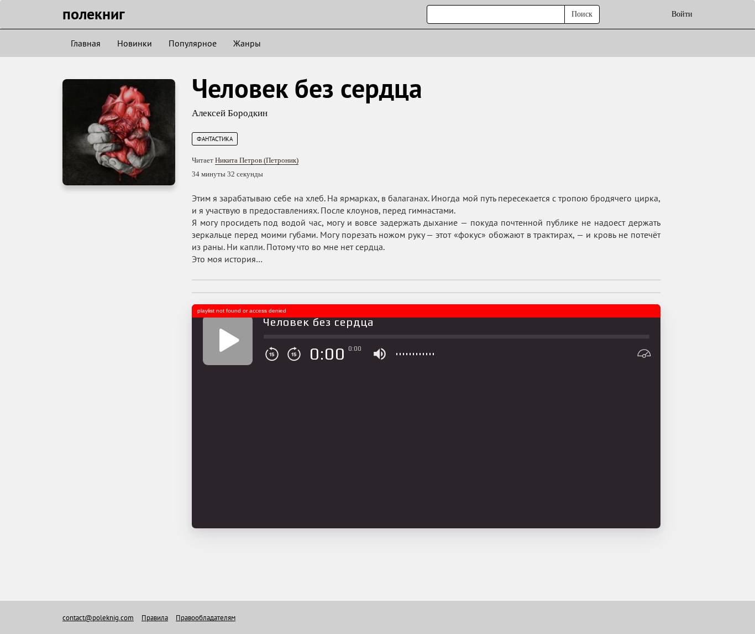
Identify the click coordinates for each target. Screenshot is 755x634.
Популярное (193, 43)
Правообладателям (205, 617)
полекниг (93, 13)
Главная (86, 43)
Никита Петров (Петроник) (256, 160)
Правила (154, 617)
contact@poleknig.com (98, 617)
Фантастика (215, 139)
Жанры (247, 43)
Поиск (582, 14)
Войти (682, 14)
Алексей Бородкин (230, 113)
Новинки (134, 43)
